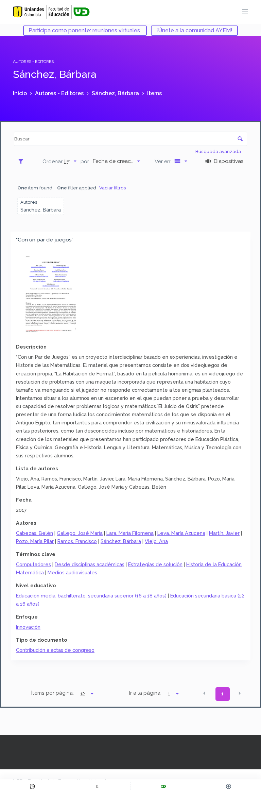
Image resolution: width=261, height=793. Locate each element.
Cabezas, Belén (34, 533)
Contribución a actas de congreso (55, 650)
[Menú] (245, 12)
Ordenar (52, 161)
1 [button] (222, 693)
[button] (204, 693)
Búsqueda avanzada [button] (218, 151)
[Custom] (32, 786)
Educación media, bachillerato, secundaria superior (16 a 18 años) (91, 595)
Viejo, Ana (156, 541)
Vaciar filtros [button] (112, 187)
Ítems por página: (52, 693)
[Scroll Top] (228, 786)
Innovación (28, 627)
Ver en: (164, 161)
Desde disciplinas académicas (89, 564)
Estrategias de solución (155, 564)
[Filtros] (22, 161)
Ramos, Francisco (77, 541)
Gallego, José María (80, 533)
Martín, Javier (224, 533)
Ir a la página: (145, 693)
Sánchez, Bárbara (121, 541)
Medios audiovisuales (72, 572)
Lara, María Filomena (130, 533)
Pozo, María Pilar (35, 541)
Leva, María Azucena (181, 533)
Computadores (33, 564)
